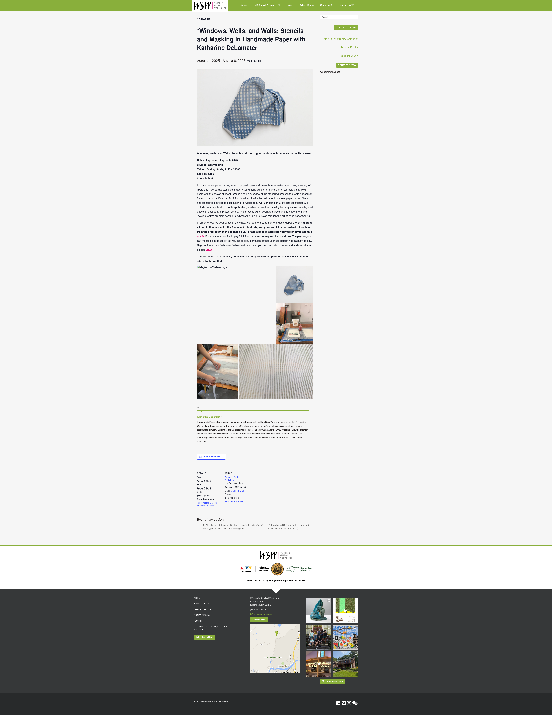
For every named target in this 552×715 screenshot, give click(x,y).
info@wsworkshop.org (261, 614)
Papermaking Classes (207, 502)
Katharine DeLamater (209, 416)
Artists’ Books (349, 47)
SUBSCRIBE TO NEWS (345, 27)
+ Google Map (237, 490)
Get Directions (259, 619)
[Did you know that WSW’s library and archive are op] (318, 664)
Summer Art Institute (206, 505)
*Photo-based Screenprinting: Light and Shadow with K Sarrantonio (288, 526)
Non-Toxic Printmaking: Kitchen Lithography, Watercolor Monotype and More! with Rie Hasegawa (233, 526)
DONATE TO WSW (347, 65)
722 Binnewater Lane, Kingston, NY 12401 (211, 628)
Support (199, 621)
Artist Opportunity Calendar (340, 38)
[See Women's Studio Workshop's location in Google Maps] (275, 648)
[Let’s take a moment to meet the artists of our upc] (318, 610)
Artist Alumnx (202, 615)
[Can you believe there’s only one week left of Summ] (318, 637)
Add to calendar (212, 456)
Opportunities (202, 609)
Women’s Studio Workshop (232, 478)
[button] (236, 267)
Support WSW (349, 55)
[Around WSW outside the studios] (345, 664)
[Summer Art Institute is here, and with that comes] (345, 637)
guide (200, 236)
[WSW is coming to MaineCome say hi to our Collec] (345, 610)
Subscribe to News (205, 637)
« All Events (203, 18)
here (209, 250)
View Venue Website (234, 501)
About (197, 598)
